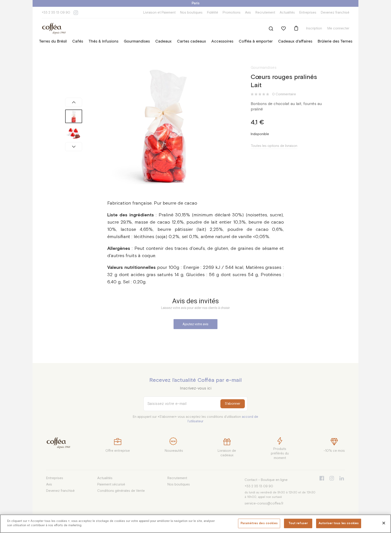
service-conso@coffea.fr (264, 503)
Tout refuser (298, 523)
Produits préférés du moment (280, 453)
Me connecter (338, 28)
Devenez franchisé (335, 12)
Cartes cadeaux (191, 41)
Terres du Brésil (53, 41)
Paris (196, 3)
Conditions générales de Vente (121, 491)
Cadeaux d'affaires (295, 41)
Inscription (314, 28)
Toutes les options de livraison (274, 146)
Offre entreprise (117, 451)
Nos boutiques (191, 12)
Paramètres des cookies (259, 523)
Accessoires (222, 41)
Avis (248, 12)
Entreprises (307, 12)
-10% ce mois (334, 451)
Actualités (287, 12)
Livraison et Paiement (159, 12)
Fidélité (212, 12)
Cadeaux (163, 41)
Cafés (77, 41)
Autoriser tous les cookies (339, 523)
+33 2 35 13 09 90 (56, 12)
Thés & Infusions (103, 41)
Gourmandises (137, 41)
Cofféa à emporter (256, 41)
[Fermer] (384, 523)
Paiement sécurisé (111, 484)
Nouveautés (174, 451)
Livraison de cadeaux (227, 453)
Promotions (232, 12)
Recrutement (265, 12)
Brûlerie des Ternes (335, 41)
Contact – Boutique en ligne (266, 480)
